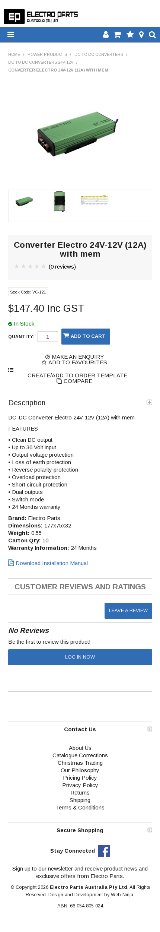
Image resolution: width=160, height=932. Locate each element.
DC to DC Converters (98, 54)
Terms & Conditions (80, 807)
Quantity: (21, 337)
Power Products (47, 54)
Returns (80, 792)
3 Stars (30, 266)
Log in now (80, 657)
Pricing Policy (80, 777)
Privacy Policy (80, 785)
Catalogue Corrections (80, 755)
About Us (80, 748)
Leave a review (128, 610)
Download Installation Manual (52, 563)
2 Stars (23, 266)
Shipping (80, 800)
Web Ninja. (122, 894)
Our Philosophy (80, 770)
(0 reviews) (62, 266)
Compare (78, 381)
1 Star (17, 266)
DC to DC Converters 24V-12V (40, 62)
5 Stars (44, 266)
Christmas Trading (80, 763)
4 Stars (37, 266)
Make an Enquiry (78, 356)
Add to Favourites (77, 362)
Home (14, 54)
